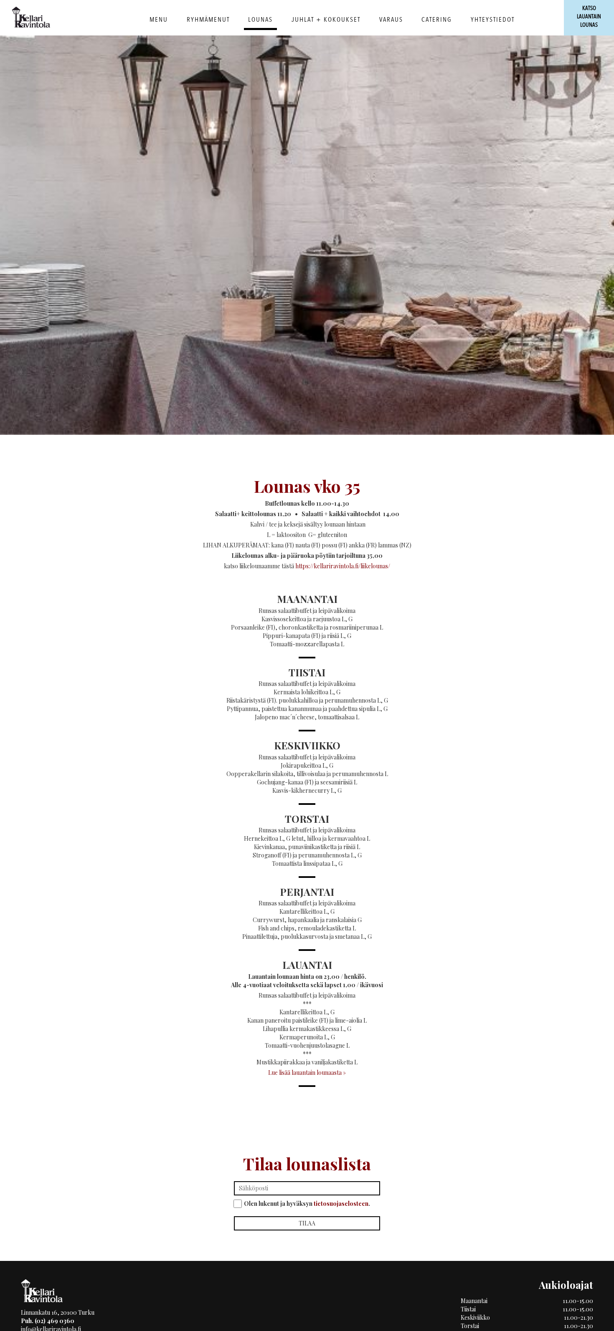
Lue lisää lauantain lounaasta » (307, 1072)
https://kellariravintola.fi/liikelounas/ (342, 566)
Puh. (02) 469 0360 (47, 1321)
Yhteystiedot (493, 19)
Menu (159, 19)
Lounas (260, 19)
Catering (436, 19)
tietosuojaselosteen (341, 1203)
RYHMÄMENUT (208, 19)
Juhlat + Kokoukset (326, 19)
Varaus (391, 19)
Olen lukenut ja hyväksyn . (307, 1203)
